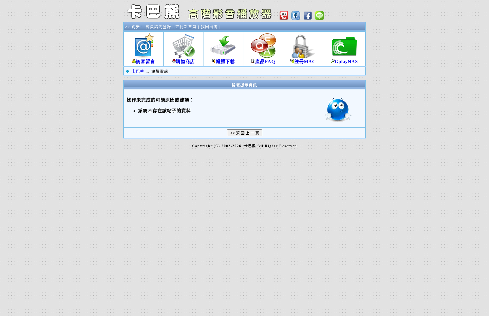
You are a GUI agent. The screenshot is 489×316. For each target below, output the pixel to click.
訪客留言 (145, 61)
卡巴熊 (138, 71)
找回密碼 (209, 27)
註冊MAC (305, 61)
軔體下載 (225, 61)
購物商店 (185, 61)
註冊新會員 (186, 27)
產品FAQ (265, 61)
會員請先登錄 (158, 27)
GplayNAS (346, 61)
